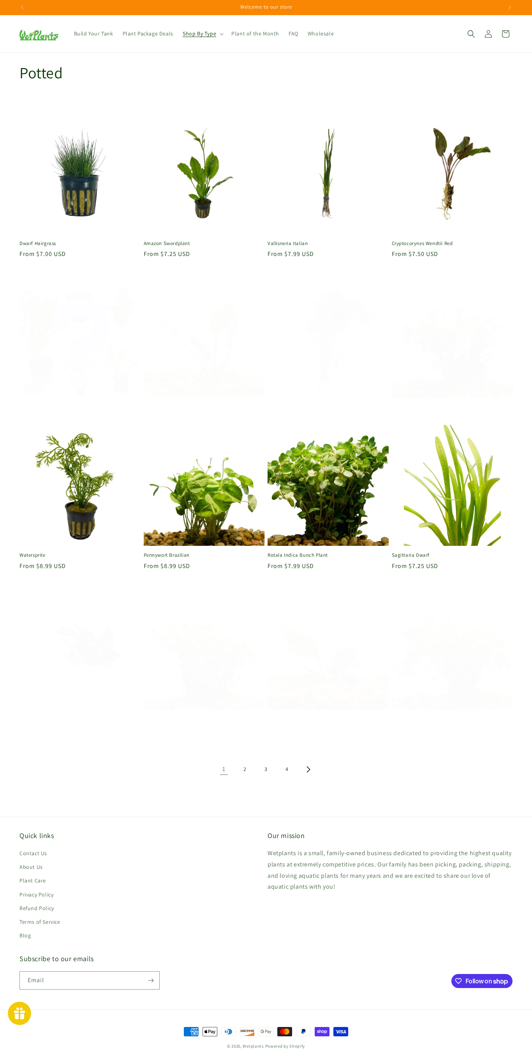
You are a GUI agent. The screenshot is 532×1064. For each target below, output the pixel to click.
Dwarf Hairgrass (37, 243)
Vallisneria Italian (288, 243)
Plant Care (32, 880)
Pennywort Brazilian (167, 555)
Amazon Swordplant (167, 243)
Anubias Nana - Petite (44, 719)
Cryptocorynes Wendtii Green (177, 407)
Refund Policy (36, 908)
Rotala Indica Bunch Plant (298, 555)
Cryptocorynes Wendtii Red (422, 243)
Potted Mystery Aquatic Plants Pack (59, 407)
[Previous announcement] (22, 7)
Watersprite (32, 555)
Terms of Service (39, 921)
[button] (202, 33)
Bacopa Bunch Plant (415, 719)
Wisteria (401, 407)
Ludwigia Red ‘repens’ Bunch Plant (307, 407)
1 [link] (223, 769)
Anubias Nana (283, 719)
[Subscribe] (150, 980)
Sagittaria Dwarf (411, 555)
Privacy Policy (36, 894)
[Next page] (308, 769)
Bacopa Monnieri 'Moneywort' (178, 719)
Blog (25, 935)
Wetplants (253, 1046)
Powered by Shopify (285, 1046)
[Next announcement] (509, 7)
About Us (31, 866)
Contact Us (33, 853)
